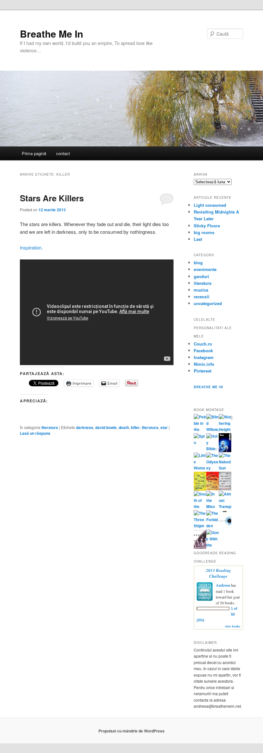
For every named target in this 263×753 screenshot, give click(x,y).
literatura (49, 427)
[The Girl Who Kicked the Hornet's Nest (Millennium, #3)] (225, 489)
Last (198, 239)
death (124, 427)
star (164, 427)
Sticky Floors (207, 226)
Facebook (203, 350)
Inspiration (30, 247)
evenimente (205, 269)
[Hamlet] (225, 450)
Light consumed (210, 205)
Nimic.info (204, 364)
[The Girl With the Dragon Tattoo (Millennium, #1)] (200, 489)
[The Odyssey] (212, 468)
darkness (84, 427)
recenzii (201, 296)
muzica (201, 290)
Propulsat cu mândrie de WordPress (131, 731)
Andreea (223, 585)
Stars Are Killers (52, 198)
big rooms (204, 232)
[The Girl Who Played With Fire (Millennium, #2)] (212, 489)
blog (198, 262)
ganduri (201, 276)
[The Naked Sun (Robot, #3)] (225, 468)
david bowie (106, 427)
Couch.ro (203, 344)
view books (232, 626)
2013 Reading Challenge (218, 573)
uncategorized (208, 303)
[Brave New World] (200, 547)
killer (135, 427)
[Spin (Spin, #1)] (200, 442)
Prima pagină (34, 153)
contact (63, 153)
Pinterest (202, 371)
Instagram (204, 357)
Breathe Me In (51, 33)
